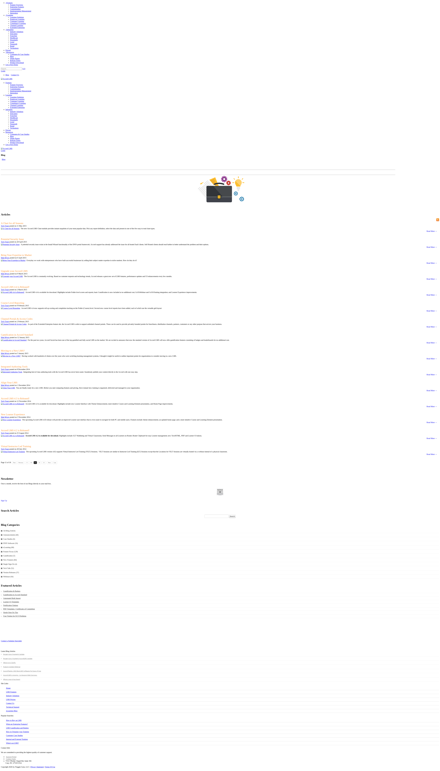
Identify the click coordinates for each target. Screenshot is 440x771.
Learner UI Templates (11, 602)
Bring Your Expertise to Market (16, 255)
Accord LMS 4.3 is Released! (15, 398)
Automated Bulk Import (12, 598)
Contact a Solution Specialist (11, 641)
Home (8, 688)
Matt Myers (5, 258)
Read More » (432, 231)
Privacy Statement (37, 767)
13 (44, 462)
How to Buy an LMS (14, 720)
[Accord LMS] (6, 79)
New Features (10, 560)
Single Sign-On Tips (10, 612)
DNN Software (10, 543)
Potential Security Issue (12, 239)
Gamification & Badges (11, 591)
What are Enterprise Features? (17, 724)
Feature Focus (10, 552)
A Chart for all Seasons (12, 223)
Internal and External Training (17, 739)
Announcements (10, 535)
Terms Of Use (50, 767)
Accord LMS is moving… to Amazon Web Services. (20, 675)
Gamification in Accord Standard (17, 334)
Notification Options (10, 605)
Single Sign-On (10, 564)
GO (24, 69)
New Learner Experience (13, 414)
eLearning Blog (11, 711)
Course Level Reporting (12, 303)
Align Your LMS (9, 382)
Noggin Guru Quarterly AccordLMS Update (17, 658)
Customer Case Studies (14, 735)
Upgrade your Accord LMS (14, 271)
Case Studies (9, 539)
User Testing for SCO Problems (14, 616)
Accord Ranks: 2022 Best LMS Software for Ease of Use (22, 671)
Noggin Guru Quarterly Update (13, 654)
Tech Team (5, 226)
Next (49, 462)
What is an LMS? (12, 743)
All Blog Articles (9, 531)
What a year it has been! (11, 679)
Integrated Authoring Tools (14, 366)
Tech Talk (8, 568)
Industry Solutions (12, 696)
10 (31, 462)
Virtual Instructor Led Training (16, 446)
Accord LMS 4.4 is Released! (15, 287)
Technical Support (12, 707)
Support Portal (11, 757)
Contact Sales (11, 759)
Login (3, 71)
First (14, 462)
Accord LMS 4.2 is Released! (15, 430)
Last (55, 462)
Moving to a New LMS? (13, 350)
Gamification (9, 556)
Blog (7, 75)
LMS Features (11, 692)
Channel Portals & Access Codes (17, 318)
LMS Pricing (10, 699)
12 (39, 462)
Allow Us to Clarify (9, 663)
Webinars (8, 577)
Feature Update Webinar (11, 667)
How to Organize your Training (17, 732)
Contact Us (15, 75)
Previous (21, 462)
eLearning (8, 547)
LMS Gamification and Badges (17, 728)
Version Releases (11, 572)
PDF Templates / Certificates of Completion (19, 609)
